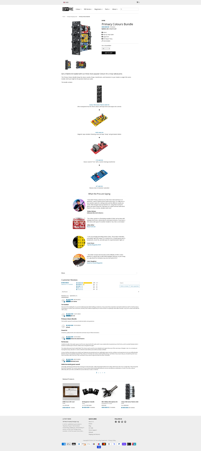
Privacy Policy (112, 440)
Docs (63, 273)
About (114, 9)
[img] (70, 299)
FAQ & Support (93, 430)
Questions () (73, 295)
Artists (90, 423)
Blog (90, 426)
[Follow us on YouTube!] (125, 422)
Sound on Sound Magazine (94, 263)
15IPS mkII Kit (99, 132)
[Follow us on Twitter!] (119, 422)
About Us (91, 421)
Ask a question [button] (135, 286)
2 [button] (98, 372)
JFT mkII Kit (99, 186)
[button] (105, 27)
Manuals (91, 432)
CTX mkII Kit (99, 160)
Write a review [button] (125, 286)
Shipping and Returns (94, 434)
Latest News (67, 419)
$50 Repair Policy (107, 39)
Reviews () (65, 295)
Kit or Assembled (106, 45)
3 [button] (100, 372)
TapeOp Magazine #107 (94, 245)
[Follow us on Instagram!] (122, 422)
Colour (78, 9)
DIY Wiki (91, 428)
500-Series (87, 9)
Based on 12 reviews (67, 284)
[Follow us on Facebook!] (116, 422)
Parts (107, 9)
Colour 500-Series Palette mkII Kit (99, 105)
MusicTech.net (91, 226)
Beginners (98, 9)
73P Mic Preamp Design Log (71, 421)
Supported (106, 36)
